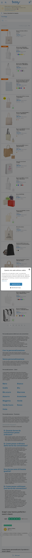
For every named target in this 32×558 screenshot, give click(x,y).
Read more (4, 281)
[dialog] (16, 279)
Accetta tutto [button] (16, 284)
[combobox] (29, 269)
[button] (16, 288)
